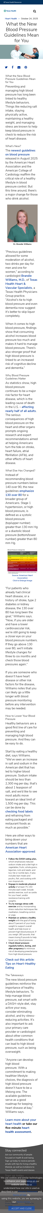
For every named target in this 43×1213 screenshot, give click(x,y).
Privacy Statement (27, 1191)
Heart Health (11, 18)
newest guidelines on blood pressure (20, 153)
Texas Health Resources (13, 2)
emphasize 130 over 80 (19, 493)
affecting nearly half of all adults (20, 409)
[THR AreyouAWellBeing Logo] (10, 10)
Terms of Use (19, 1195)
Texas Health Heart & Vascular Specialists (21, 284)
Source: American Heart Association (22, 576)
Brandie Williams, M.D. (18, 278)
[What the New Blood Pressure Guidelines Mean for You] (21, 58)
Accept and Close (21, 1208)
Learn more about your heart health (20, 1122)
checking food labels (19, 812)
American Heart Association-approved (20, 850)
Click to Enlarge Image (22, 580)
